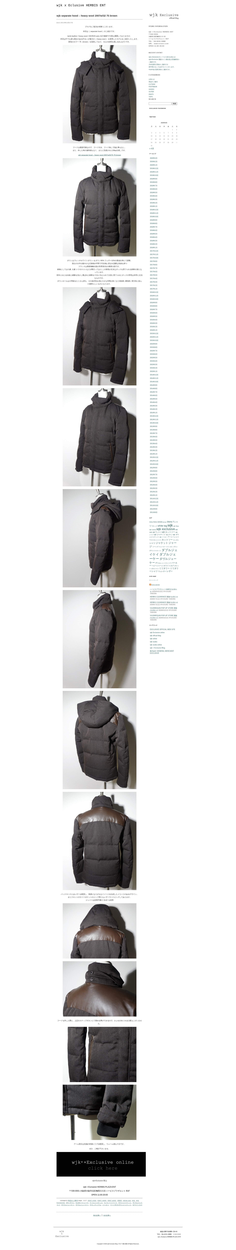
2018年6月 (153, 230)
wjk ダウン (70, 1202)
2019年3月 (153, 199)
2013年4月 (153, 444)
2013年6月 (153, 437)
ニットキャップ (166, 563)
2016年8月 (153, 306)
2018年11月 (154, 213)
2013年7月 (153, 433)
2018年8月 (153, 223)
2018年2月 (153, 244)
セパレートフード (110, 1202)
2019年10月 (154, 175)
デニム (158, 563)
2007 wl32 (112, 1200)
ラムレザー (162, 571)
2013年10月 (154, 423)
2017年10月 (154, 258)
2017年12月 (154, 251)
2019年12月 (154, 168)
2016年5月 (153, 316)
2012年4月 (153, 485)
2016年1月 (153, 330)
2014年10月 (154, 382)
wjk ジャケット (159, 535)
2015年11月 (154, 337)
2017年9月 (153, 261)
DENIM (159, 522)
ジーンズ (155, 546)
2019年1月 (153, 206)
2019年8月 (153, 182)
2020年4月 (153, 158)
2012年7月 (153, 474)
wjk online (153, 639)
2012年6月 (153, 478)
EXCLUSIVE (156, 585)
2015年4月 (153, 361)
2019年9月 (153, 179)
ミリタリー (164, 568)
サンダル (176, 540)
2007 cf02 (92, 1200)
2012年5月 (153, 481)
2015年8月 (153, 347)
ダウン (175, 546)
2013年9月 (153, 426)
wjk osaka (153, 642)
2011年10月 (154, 505)
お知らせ (152, 79)
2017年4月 (153, 278)
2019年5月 (153, 192)
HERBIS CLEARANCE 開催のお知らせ (164, 597)
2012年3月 (153, 488)
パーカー (106, 1205)
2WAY (119, 1200)
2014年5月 (153, 399)
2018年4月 (153, 237)
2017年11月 (154, 254)
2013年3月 (153, 447)
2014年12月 (154, 375)
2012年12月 (154, 457)
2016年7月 (153, 309)
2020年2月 (153, 161)
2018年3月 (153, 241)
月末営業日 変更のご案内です (158, 64)
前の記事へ (97, 1215)
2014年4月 (153, 402)
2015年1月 (153, 371)
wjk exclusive (165, 529)
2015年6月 (153, 354)
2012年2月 (153, 492)
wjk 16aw (176, 526)
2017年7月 (153, 268)
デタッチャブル (95, 1205)
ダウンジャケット (124, 1202)
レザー (170, 571)
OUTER (151, 92)
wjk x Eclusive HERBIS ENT (81, 5)
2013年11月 (154, 419)
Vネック (154, 526)
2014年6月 (153, 395)
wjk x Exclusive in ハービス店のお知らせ (162, 57)
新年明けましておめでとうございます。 (162, 67)
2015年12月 (154, 333)
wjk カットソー (168, 532)
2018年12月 (154, 210)
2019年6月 (153, 189)
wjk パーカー (163, 537)
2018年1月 (153, 247)
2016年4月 (153, 320)
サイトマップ (153, 580)
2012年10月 (154, 464)
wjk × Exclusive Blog (157, 648)
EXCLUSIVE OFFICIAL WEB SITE (162, 629)
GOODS (151, 89)
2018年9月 (153, 220)
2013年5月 (153, 440)
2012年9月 (153, 468)
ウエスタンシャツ (155, 540)
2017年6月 (153, 272)
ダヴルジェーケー (82, 1205)
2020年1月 (153, 165)
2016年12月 (154, 292)
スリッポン (169, 546)
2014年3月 (153, 406)
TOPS (151, 97)
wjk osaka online (156, 645)
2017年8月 (153, 265)
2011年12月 (154, 499)
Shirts (169, 522)
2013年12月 (154, 416)
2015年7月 (153, 351)
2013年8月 (153, 430)
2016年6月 (153, 313)
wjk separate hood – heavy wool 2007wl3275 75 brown (99, 155)
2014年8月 (153, 388)
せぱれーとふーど (82, 1202)
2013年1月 (153, 454)
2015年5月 (153, 358)
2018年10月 (154, 217)
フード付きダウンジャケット (120, 1205)
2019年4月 (153, 196)
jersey (164, 522)
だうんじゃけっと (96, 1202)
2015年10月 (154, 340)
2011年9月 (153, 509)
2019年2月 (153, 203)
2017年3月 (153, 282)
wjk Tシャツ (157, 532)
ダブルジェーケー (67, 1205)
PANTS (151, 94)
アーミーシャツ (173, 537)
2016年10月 (154, 299)
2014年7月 (153, 392)
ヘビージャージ (157, 566)
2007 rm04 (101, 1200)
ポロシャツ (155, 568)
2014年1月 (153, 413)
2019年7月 (153, 186)
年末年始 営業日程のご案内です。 (160, 69)
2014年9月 (153, 385)
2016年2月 (153, 327)
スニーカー (162, 546)
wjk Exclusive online (157, 632)
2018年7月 (153, 227)
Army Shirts (153, 522)
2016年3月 (153, 323)
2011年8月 (153, 512)
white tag (127, 1200)
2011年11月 (154, 502)
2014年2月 (153, 409)
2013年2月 (153, 450)
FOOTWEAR (153, 87)
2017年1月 (153, 289)
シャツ (152, 543)
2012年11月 (154, 461)
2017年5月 (153, 275)
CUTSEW (152, 84)
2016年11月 (154, 296)
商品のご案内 (73, 1200)
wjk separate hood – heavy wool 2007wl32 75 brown (87, 15)
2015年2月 (153, 368)
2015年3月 (153, 364)
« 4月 (151, 149)
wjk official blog (155, 635)
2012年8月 (153, 471)
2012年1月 (153, 495)
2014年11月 (154, 378)
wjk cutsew (152, 529)
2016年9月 (153, 303)
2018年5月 (153, 234)
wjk (133, 1200)
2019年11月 (154, 172)
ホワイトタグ (137, 1205)
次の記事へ (107, 1215)
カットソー (167, 539)
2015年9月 (153, 344)
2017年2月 (153, 285)
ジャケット (162, 542)
